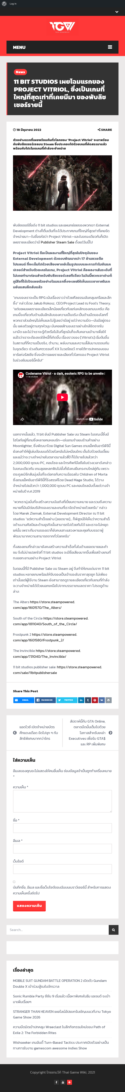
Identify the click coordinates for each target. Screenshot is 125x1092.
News (20, 72)
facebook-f (56, 1082)
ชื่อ (16, 820)
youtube (63, 1082)
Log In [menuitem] (13, 3)
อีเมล (18, 840)
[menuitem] (4, 3)
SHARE (106, 129)
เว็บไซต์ (18, 861)
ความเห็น (20, 787)
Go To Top (69, 1082)
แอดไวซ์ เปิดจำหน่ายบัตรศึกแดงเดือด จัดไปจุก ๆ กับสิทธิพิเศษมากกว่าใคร (39, 732)
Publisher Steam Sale (57, 242)
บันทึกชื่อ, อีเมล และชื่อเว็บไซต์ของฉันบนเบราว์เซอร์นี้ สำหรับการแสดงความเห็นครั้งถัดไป (62, 890)
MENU (19, 47)
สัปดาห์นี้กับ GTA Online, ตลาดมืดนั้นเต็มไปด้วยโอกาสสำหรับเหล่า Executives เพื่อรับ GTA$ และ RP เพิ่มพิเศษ (87, 733)
